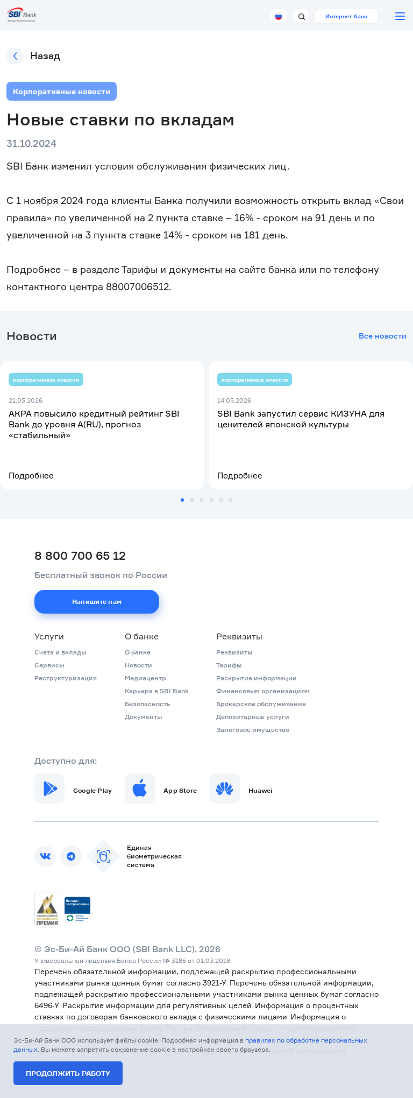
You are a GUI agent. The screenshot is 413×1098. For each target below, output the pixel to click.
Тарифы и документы (172, 269)
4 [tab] (211, 500)
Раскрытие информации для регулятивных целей (157, 1005)
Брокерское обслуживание (261, 704)
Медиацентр (145, 678)
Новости (138, 665)
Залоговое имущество (252, 730)
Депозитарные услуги (252, 717)
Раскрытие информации (256, 678)
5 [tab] (221, 500)
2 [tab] (192, 500)
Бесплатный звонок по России (100, 574)
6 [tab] (230, 500)
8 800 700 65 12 (80, 555)
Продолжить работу (68, 1073)
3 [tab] (201, 500)
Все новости (383, 335)
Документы (143, 717)
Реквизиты (239, 636)
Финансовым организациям (263, 691)
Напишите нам (97, 601)
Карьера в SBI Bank (157, 691)
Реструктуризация (65, 678)
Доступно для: (65, 760)
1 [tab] (182, 500)
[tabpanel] (102, 425)
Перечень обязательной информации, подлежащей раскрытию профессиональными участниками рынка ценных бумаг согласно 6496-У (206, 994)
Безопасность (147, 704)
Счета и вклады (60, 652)
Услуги (49, 636)
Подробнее (31, 475)
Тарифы (228, 665)
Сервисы (49, 665)
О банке (142, 636)
